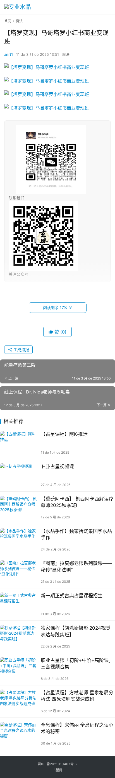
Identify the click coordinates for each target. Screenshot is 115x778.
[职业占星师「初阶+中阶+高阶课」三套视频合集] (19, 669)
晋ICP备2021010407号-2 (57, 764)
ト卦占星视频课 (57, 466)
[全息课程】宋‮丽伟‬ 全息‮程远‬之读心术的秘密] (19, 734)
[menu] (106, 7)
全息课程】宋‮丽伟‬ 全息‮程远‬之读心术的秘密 (77, 728)
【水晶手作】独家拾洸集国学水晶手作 (76, 534)
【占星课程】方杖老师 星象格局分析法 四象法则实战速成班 (77, 696)
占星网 (57, 770)
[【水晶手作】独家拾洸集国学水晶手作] (19, 540)
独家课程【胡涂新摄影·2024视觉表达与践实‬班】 (76, 631)
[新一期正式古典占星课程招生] (19, 604)
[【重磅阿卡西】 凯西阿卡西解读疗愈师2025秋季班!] (19, 508)
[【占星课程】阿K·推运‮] (19, 443)
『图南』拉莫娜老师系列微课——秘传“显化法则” (76, 566)
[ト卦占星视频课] (19, 475)
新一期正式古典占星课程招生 (71, 595)
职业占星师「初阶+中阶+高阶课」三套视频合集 (77, 664)
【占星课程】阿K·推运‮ (64, 434)
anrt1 (8, 54)
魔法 (66, 54)
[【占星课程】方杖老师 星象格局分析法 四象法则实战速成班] (19, 701)
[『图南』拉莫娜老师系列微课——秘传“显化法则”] (19, 572)
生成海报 (20, 349)
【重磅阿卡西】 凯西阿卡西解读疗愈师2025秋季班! (77, 502)
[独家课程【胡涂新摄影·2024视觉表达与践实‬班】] (19, 637)
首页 (7, 21)
